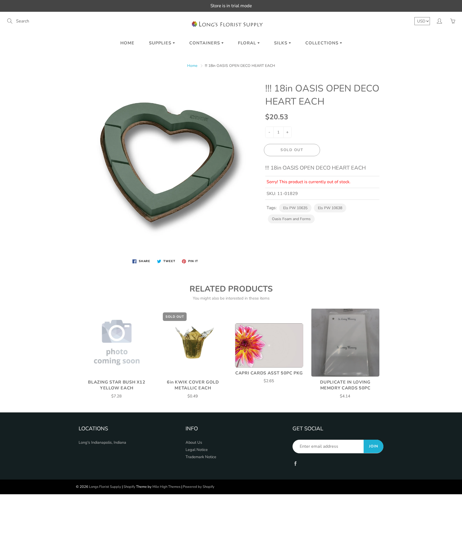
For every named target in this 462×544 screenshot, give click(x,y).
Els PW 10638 (330, 207)
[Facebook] (295, 463)
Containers (205, 43)
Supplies (161, 43)
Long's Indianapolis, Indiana (102, 442)
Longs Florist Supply (105, 486)
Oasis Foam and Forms (291, 218)
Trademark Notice (201, 456)
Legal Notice (197, 449)
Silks (281, 43)
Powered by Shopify (198, 486)
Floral (247, 43)
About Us (194, 442)
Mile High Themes (166, 486)
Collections (322, 43)
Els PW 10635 (295, 207)
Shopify (129, 486)
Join (373, 446)
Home (127, 43)
